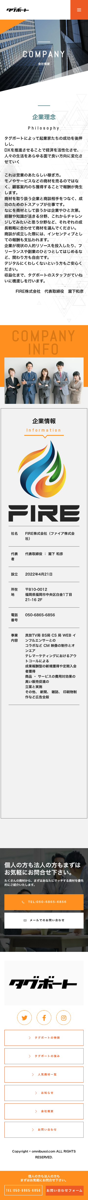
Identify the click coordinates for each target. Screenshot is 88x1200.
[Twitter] (24, 1017)
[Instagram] (63, 1017)
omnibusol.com (43, 1151)
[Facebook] (44, 1017)
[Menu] (79, 10)
